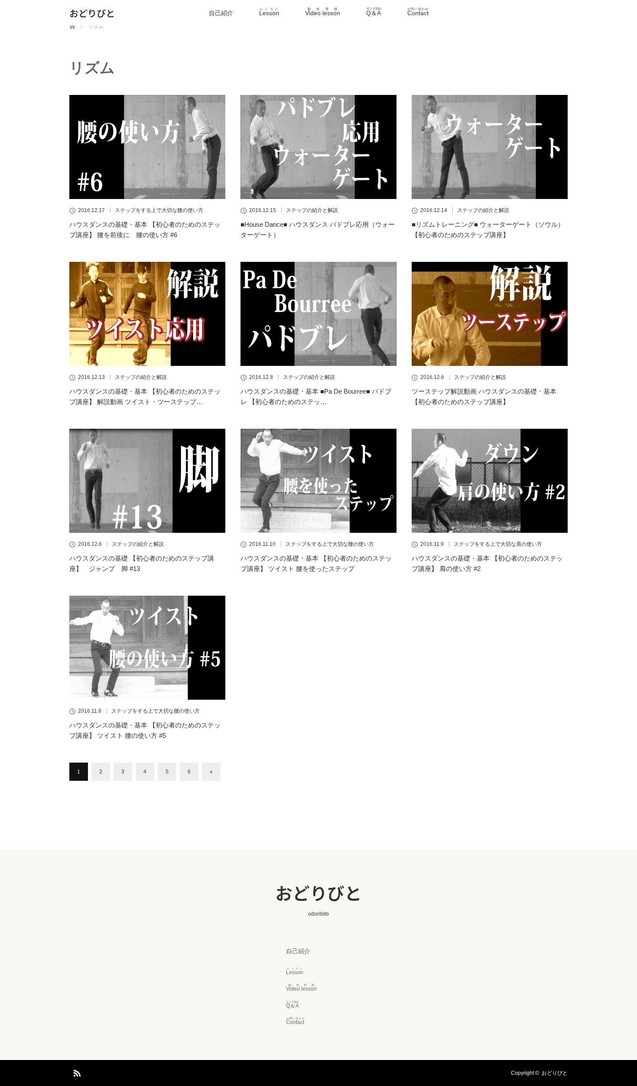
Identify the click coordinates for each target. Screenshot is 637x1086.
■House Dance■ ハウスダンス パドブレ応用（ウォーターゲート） (317, 229)
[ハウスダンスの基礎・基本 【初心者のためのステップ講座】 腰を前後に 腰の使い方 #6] (147, 147)
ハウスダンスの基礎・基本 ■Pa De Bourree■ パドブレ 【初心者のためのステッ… (315, 396)
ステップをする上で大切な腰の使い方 (159, 210)
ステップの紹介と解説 (312, 210)
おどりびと (92, 13)
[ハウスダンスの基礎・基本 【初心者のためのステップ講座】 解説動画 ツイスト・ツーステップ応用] (147, 314)
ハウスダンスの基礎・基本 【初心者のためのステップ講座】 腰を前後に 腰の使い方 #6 (145, 229)
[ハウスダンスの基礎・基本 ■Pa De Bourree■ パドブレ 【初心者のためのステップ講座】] (318, 314)
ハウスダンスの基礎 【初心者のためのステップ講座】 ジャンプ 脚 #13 (141, 563)
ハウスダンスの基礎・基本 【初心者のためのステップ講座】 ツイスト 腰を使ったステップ (316, 563)
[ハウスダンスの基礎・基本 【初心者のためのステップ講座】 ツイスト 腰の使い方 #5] (147, 648)
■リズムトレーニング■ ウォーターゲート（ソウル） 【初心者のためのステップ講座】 (488, 229)
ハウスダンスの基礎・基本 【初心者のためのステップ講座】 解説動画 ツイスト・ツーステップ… (145, 396)
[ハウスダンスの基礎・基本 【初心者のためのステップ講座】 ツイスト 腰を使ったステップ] (318, 481)
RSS (75, 1071)
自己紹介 (221, 13)
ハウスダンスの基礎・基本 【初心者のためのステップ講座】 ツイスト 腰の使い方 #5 (145, 730)
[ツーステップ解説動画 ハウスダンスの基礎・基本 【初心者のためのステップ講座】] (490, 314)
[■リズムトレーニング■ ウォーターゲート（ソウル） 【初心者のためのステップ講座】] (490, 147)
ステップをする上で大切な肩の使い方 (498, 544)
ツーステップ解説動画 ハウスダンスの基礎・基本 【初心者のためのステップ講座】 (484, 396)
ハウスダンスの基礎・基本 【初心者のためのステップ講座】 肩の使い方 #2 (487, 563)
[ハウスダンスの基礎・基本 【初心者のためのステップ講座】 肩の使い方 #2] (490, 481)
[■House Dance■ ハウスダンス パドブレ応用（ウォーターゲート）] (318, 147)
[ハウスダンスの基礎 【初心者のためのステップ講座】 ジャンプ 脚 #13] (147, 481)
